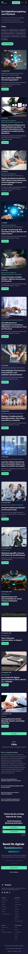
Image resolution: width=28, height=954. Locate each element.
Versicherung (17, 899)
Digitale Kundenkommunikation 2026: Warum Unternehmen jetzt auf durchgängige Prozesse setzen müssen (14, 181)
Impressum (10, 951)
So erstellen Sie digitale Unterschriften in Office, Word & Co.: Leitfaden (13, 679)
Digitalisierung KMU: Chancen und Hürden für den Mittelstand (13, 554)
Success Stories (5, 927)
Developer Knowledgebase (7, 932)
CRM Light (4, 902)
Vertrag (11, 75)
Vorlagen (16, 75)
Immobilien (17, 909)
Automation (4, 909)
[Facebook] (4, 892)
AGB (19, 951)
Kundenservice (19, 122)
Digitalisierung (5, 73)
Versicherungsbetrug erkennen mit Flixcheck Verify (13, 509)
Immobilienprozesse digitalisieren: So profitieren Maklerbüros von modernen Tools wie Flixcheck (14, 326)
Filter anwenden (7, 44)
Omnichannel (4, 906)
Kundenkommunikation (16, 73)
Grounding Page (18, 932)
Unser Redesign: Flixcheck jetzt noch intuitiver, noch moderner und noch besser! (13, 372)
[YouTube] (2, 892)
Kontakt (16, 936)
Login (22, 2)
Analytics (3, 904)
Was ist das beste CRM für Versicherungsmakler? (11, 79)
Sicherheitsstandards (6, 914)
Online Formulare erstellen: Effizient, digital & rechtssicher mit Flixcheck (13, 279)
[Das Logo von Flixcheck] (4, 2)
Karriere (16, 934)
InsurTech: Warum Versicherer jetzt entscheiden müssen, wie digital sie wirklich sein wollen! (13, 464)
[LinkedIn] (7, 892)
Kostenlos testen (16, 2)
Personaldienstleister (19, 921)
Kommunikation (5, 899)
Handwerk (17, 914)
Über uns (16, 929)
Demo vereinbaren (14, 872)
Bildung (16, 918)
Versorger (17, 911)
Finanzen (16, 902)
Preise (16, 927)
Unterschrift (4, 75)
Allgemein (13, 120)
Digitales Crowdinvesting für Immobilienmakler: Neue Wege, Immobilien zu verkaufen (13, 418)
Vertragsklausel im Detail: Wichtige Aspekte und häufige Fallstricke (13, 721)
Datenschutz (15, 951)
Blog (2, 929)
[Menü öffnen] (26, 2)
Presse (16, 939)
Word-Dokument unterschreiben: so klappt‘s (11, 639)
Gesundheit (17, 916)
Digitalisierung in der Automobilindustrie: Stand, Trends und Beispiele (11, 599)
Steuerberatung (18, 904)
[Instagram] (9, 892)
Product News (21, 368)
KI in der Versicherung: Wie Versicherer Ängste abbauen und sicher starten (13, 232)
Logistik (16, 906)
